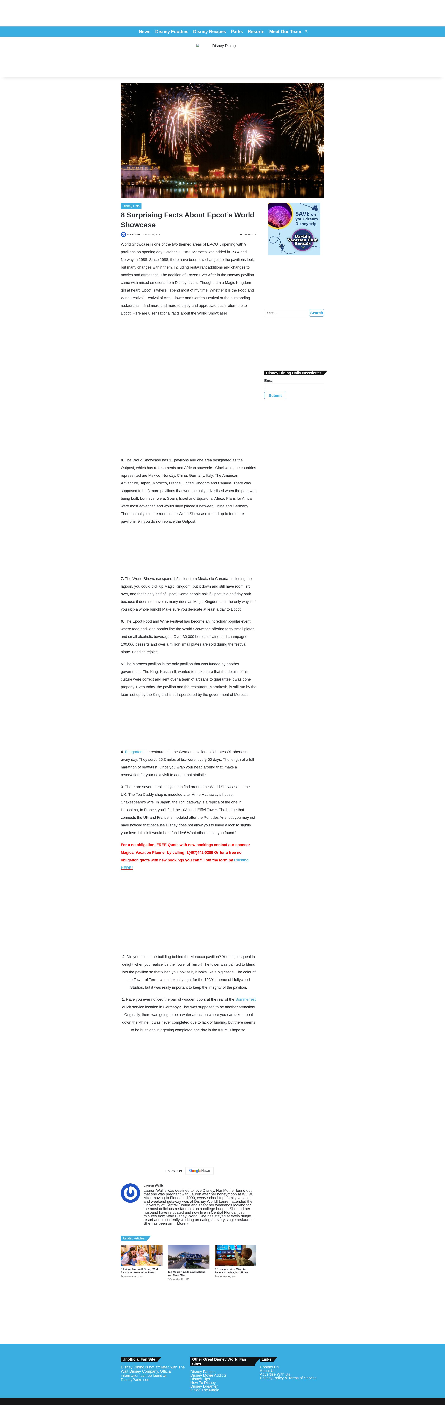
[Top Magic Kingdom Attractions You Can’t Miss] (188, 1256)
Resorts (256, 31)
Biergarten (133, 752)
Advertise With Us (275, 1374)
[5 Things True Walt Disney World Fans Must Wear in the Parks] (142, 1255)
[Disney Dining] (222, 57)
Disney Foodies (171, 31)
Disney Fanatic (202, 1371)
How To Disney (203, 1382)
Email (269, 380)
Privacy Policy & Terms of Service (288, 1378)
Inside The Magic (204, 1390)
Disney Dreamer (204, 1386)
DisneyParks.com (135, 1379)
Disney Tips (200, 1379)
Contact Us (269, 1367)
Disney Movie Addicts (208, 1375)
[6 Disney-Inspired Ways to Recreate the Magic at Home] (235, 1255)
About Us (268, 1370)
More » (183, 1223)
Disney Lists (131, 206)
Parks (237, 31)
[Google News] (199, 1171)
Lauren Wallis (133, 234)
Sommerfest (245, 999)
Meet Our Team (285, 31)
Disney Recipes (209, 31)
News (144, 31)
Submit (275, 395)
